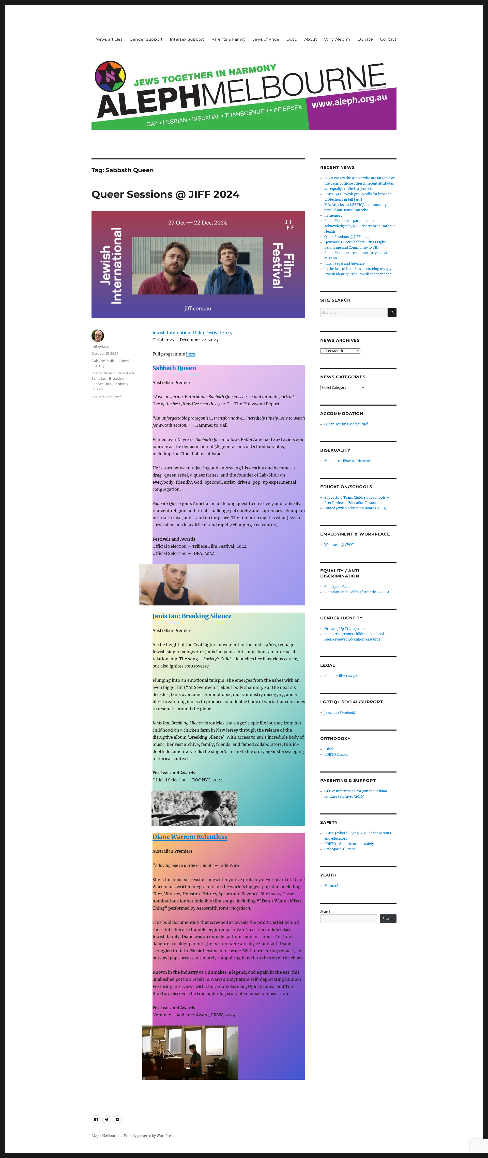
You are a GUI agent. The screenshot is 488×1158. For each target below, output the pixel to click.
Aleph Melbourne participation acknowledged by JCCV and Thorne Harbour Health (359, 226)
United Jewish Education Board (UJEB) (355, 508)
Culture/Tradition (106, 361)
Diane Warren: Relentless (189, 836)
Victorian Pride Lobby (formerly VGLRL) (356, 592)
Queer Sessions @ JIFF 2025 (347, 237)
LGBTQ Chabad (336, 754)
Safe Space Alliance (339, 849)
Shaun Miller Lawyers (341, 676)
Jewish (127, 361)
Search (325, 912)
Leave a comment (106, 396)
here (190, 354)
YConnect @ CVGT (339, 545)
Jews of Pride (266, 39)
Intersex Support (187, 39)
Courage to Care (336, 587)
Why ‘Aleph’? (337, 39)
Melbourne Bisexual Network (347, 461)
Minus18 (331, 886)
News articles (109, 39)
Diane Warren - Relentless (113, 373)
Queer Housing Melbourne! (346, 424)
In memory (333, 215)
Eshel (328, 749)
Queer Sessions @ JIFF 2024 (166, 194)
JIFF (108, 384)
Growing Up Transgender (345, 629)
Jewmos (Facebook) (340, 712)
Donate (365, 39)
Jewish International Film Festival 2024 (192, 332)
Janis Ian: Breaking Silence (192, 616)
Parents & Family (228, 39)
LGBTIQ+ (99, 366)
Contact (388, 39)
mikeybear (101, 346)
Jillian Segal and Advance (344, 263)
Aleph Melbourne (105, 1136)
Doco (291, 39)
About (310, 39)
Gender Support (146, 39)
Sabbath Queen (174, 368)
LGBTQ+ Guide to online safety (349, 844)
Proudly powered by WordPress (149, 1136)
